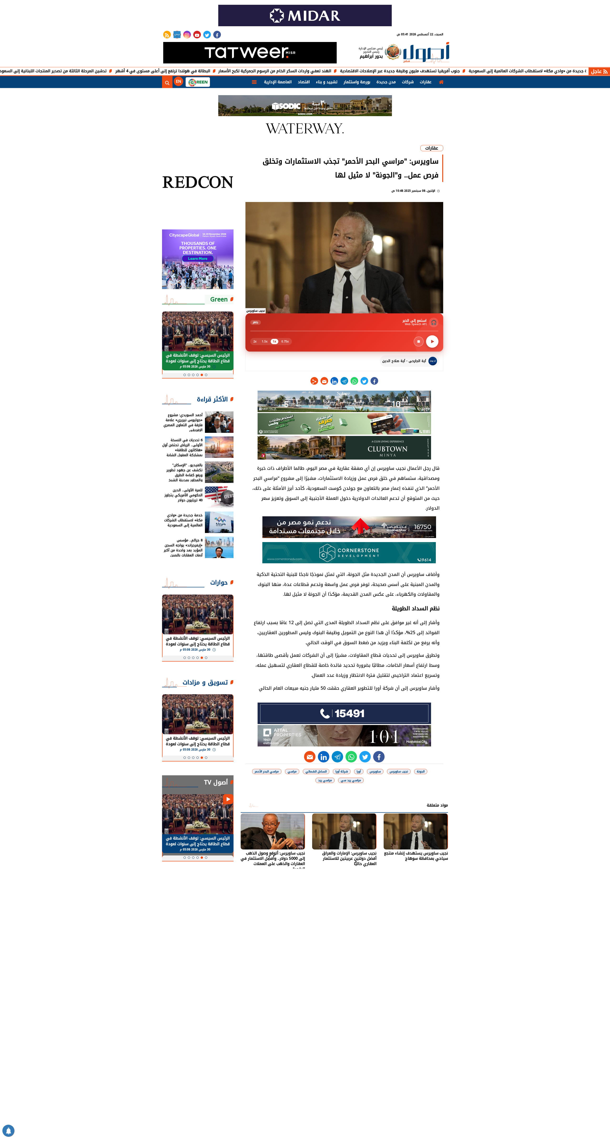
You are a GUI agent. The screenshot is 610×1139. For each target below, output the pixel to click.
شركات (408, 82)
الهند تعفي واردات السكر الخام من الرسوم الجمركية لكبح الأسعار (332, 71)
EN (178, 81)
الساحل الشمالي (316, 771)
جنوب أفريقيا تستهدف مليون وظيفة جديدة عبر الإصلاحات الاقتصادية (458, 71)
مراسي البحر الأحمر (267, 771)
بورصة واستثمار (357, 82)
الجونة (421, 771)
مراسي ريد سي (351, 780)
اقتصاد (304, 82)
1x (274, 341)
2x (255, 341)
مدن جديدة (386, 82)
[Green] (198, 82)
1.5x (265, 341)
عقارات (426, 82)
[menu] (254, 82)
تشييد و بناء (326, 82)
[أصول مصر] (426, 53)
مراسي (292, 771)
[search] (167, 82)
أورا (359, 771)
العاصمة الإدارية (278, 82)
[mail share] (324, 381)
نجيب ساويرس (399, 771)
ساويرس (375, 771)
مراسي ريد (325, 780)
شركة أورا (342, 771)
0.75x (285, 341)
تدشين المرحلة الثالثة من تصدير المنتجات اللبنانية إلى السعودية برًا (107, 71)
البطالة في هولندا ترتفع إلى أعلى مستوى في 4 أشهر (220, 71)
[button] (206, 375)
